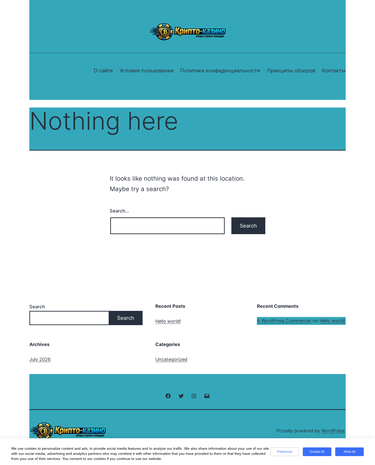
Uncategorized (171, 359)
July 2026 (40, 359)
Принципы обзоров (291, 71)
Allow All (349, 452)
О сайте (103, 71)
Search (37, 306)
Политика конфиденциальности (220, 71)
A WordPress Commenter (284, 320)
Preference (284, 452)
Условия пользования (146, 71)
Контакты (334, 71)
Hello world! (168, 321)
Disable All (317, 452)
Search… (119, 211)
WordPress (332, 430)
